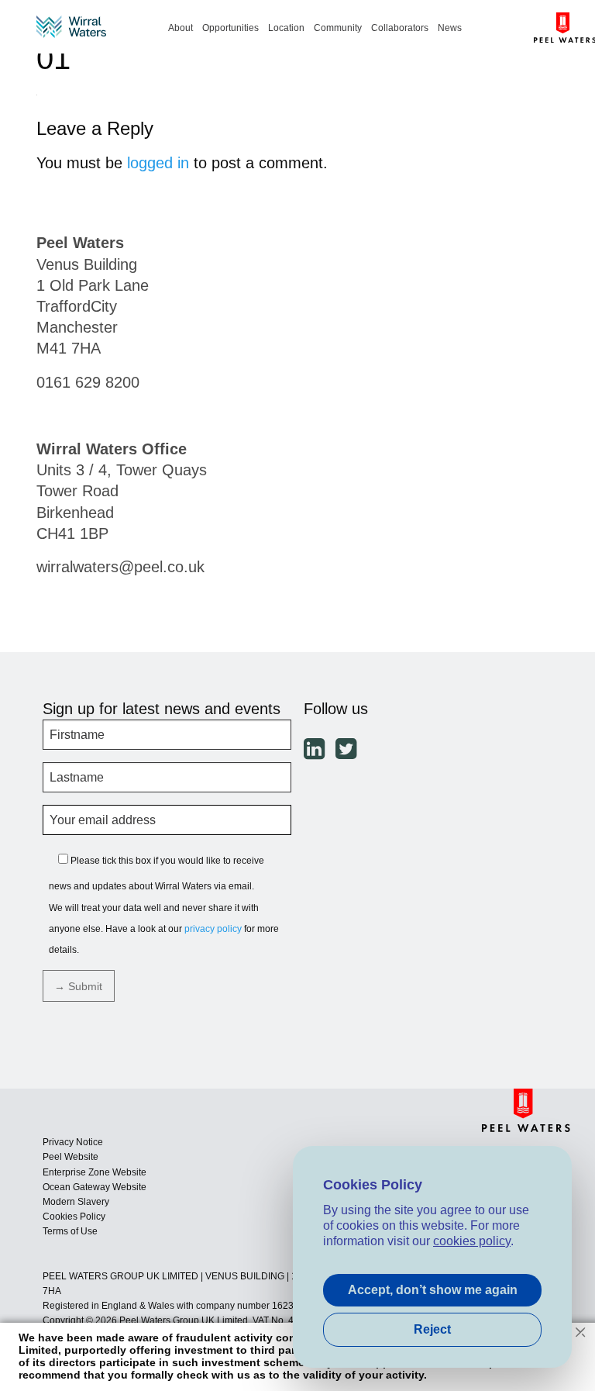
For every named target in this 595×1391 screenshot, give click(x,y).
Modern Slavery (76, 1201)
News (450, 27)
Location (286, 27)
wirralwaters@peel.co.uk (120, 566)
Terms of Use (70, 1231)
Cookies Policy (74, 1216)
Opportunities (230, 27)
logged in (158, 162)
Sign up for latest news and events (161, 708)
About (180, 27)
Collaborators (399, 27)
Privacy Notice (73, 1142)
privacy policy (213, 928)
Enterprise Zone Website (94, 1172)
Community (338, 27)
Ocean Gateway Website (94, 1187)
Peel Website (70, 1156)
